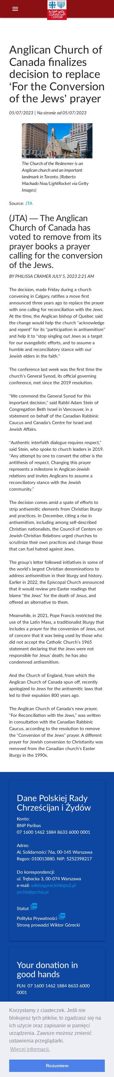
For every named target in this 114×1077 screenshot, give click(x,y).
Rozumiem (57, 1065)
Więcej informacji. (30, 1049)
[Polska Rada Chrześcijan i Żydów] (57, 13)
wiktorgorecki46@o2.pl (53, 885)
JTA (28, 203)
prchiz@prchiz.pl (32, 892)
